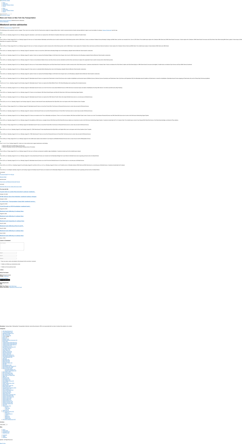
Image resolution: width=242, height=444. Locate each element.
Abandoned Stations (8, 333)
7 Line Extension (8, 332)
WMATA (8, 418)
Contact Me (5, 3)
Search (4, 6)
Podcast (5, 382)
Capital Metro (8, 413)
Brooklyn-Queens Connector (10, 340)
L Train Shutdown (7, 357)
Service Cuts (7, 391)
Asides (4, 336)
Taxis (5, 404)
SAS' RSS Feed (12, 286)
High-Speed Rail (7, 352)
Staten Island (6, 393)
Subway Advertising (8, 395)
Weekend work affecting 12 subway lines (12, 235)
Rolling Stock (7, 386)
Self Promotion (7, 388)
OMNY (5, 376)
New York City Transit (9, 375)
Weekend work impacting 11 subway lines (12, 221)
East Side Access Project (9, 347)
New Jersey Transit (8, 374)
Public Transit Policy (8, 383)
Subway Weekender (106, 30)
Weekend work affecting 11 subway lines (12, 216)
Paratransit (6, 378)
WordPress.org (6, 432)
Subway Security (8, 402)
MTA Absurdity (7, 365)
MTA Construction (8, 367)
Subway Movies (7, 400)
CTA (6, 415)
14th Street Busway (8, 331)
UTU (7, 409)
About (4, 2)
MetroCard (6, 361)
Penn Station (6, 379)
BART (7, 412)
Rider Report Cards (8, 385)
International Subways (8, 356)
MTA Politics (7, 371)
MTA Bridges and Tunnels (9, 366)
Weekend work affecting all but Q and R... (12, 226)
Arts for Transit (7, 335)
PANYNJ (6, 377)
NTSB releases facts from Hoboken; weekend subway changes (18, 196)
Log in (4, 429)
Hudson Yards (7, 353)
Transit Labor (7, 405)
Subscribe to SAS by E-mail (15, 287)
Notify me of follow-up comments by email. (11, 264)
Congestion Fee (7, 345)
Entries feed (5, 430)
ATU (7, 407)
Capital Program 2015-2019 (10, 343)
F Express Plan (7, 348)
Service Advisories (7, 20)
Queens (6, 384)
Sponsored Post (7, 392)
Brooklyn (6, 339)
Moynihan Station (7, 362)
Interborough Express (8, 354)
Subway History (7, 398)
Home (1, 20)
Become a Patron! (4, 278)
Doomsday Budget (10, 369)
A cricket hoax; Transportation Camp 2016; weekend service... (18, 201)
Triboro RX (6, 410)
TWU (7, 408)
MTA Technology (8, 373)
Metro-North (6, 360)
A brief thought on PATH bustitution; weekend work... (15, 206)
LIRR (5, 358)
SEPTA (7, 417)
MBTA (7, 416)
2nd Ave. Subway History (8, 4)
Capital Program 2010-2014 (10, 342)
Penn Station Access (8, 381)
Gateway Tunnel (7, 351)
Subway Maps (7, 399)
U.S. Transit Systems (8, 411)
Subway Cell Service (8, 396)
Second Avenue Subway (9, 387)
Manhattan (6, 359)
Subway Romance (8, 401)
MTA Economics (7, 368)
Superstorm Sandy (8, 403)
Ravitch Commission (10, 370)
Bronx (5, 337)
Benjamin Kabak (8, 27)
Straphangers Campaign (9, 394)
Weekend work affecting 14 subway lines (12, 211)
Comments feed (6, 431)
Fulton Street (6, 350)
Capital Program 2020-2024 (9, 344)
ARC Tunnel (6, 334)
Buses (5, 341)
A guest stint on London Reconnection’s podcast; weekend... (17, 191)
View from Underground (9, 419)
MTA (5, 364)
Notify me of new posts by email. (9, 266)
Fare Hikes (6, 349)
